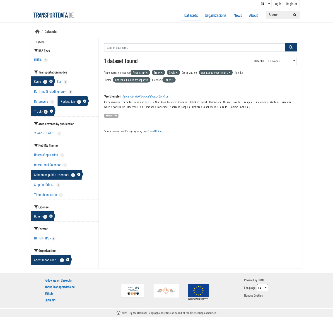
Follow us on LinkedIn (58, 280)
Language (250, 288)
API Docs (158, 131)
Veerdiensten (112, 96)
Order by (259, 61)
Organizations (216, 15)
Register (291, 3)
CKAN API (50, 300)
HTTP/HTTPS (111, 115)
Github (49, 293)
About (253, 15)
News (238, 15)
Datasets (191, 15)
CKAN (261, 280)
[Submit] (294, 15)
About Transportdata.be (60, 287)
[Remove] (147, 72)
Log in (278, 3)
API (147, 131)
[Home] (37, 31)
